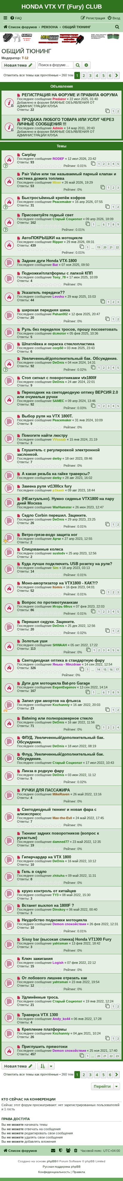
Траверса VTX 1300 (40, 1015)
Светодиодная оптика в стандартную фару (63, 660)
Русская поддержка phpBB (62, 1166)
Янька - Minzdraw (67, 664)
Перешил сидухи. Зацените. (48, 621)
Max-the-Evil (62, 818)
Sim (56, 568)
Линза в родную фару (43, 771)
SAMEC (58, 401)
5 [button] (103, 75)
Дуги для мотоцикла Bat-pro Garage (56, 683)
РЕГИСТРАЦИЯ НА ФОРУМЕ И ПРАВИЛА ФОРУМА (70, 95)
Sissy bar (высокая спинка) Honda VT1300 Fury (66, 939)
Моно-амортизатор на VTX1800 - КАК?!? (60, 583)
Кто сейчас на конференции (28, 1099)
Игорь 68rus (62, 606)
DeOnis (58, 362)
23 (117, 1056)
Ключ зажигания (37, 958)
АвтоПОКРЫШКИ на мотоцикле (52, 238)
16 (111, 669)
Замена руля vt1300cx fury (47, 486)
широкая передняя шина (46, 310)
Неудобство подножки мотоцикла (54, 920)
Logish (58, 962)
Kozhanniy (61, 705)
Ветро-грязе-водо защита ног (49, 534)
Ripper (58, 242)
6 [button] (110, 75)
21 (111, 247)
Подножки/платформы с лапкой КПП (57, 273)
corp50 (58, 348)
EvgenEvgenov (64, 687)
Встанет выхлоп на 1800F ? (48, 905)
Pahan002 (60, 314)
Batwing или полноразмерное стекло (57, 718)
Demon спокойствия (69, 924)
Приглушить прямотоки (44, 1046)
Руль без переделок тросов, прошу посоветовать (70, 329)
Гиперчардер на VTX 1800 (46, 857)
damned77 (61, 841)
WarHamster (62, 507)
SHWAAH (60, 645)
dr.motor (59, 333)
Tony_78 (59, 277)
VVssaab (59, 439)
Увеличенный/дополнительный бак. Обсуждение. (70, 358)
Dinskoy (59, 909)
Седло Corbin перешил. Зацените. (54, 515)
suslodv (59, 553)
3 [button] (90, 75)
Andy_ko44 (61, 1019)
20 (104, 247)
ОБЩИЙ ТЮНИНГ (26, 51)
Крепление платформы (44, 1029)
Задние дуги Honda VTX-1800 (49, 260)
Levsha (58, 296)
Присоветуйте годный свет (47, 215)
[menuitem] (16, 18)
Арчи (57, 538)
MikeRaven (61, 794)
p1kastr (58, 490)
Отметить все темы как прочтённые (31, 75)
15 (104, 669)
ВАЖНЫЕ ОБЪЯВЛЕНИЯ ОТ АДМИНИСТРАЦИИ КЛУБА (56, 104)
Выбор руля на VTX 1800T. (47, 416)
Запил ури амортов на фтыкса (51, 700)
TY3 (56, 895)
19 (98, 247)
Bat (55, 265)
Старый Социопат (67, 219)
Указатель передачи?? (43, 292)
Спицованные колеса (42, 549)
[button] (117, 75)
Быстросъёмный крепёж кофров (53, 197)
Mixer (57, 182)
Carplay (29, 154)
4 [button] (97, 75)
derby (57, 458)
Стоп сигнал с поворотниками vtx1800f (59, 378)
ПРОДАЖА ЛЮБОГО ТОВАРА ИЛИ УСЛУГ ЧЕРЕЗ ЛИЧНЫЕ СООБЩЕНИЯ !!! (65, 121)
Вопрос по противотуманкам (50, 602)
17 (117, 669)
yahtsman (60, 943)
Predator (59, 99)
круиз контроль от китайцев (49, 891)
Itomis (57, 587)
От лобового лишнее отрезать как (54, 978)
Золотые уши (34, 641)
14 (98, 669)
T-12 (25, 58)
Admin (58, 128)
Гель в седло (34, 871)
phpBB (51, 1161)
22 (117, 247)
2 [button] (84, 75)
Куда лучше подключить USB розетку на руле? (67, 564)
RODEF (58, 158)
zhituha (58, 875)
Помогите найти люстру (44, 435)
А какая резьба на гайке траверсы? (56, 474)
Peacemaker (62, 202)
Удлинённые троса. (40, 997)
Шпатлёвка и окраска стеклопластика (58, 344)
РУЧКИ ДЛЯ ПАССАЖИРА (46, 790)
